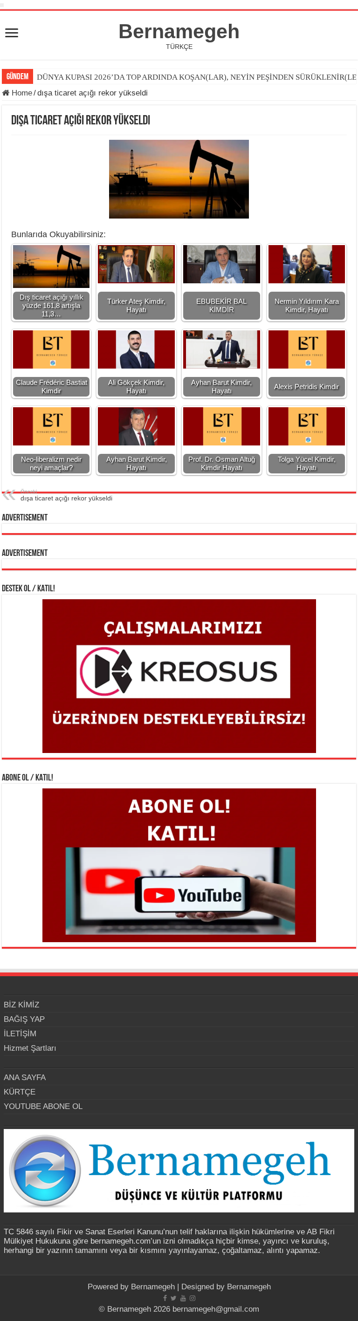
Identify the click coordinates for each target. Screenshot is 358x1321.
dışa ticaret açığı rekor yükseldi (66, 495)
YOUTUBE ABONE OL (43, 1106)
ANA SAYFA (25, 1077)
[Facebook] (165, 1298)
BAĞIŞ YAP (24, 1019)
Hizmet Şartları (30, 1048)
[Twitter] (174, 1298)
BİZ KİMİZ (21, 1004)
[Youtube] (183, 1298)
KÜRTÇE (19, 1092)
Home (20, 93)
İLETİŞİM (20, 1033)
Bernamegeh (179, 31)
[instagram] (192, 1298)
